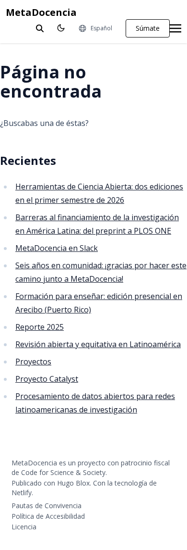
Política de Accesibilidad (48, 516)
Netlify (22, 492)
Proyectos (33, 361)
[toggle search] (39, 28)
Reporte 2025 (39, 327)
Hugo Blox (73, 483)
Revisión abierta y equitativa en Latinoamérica (98, 344)
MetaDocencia (41, 12)
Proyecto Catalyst (46, 379)
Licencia (24, 526)
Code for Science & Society (63, 472)
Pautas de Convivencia (47, 505)
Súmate (148, 28)
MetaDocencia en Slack (56, 248)
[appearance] (61, 28)
